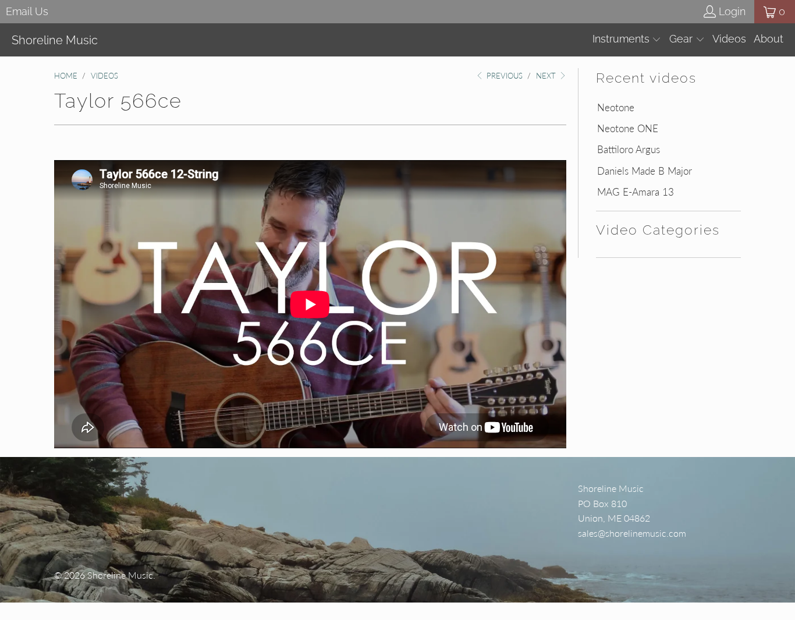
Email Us (27, 11)
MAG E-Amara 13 (635, 192)
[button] (627, 40)
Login (732, 11)
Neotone (615, 108)
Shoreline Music (120, 574)
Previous (503, 75)
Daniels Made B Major (644, 171)
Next (547, 75)
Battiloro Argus (628, 149)
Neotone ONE (627, 128)
